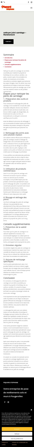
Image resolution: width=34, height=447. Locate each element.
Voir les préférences (17, 438)
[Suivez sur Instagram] (31, 2)
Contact (8, 41)
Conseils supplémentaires (13, 64)
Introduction (8, 58)
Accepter (17, 429)
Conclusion (8, 67)
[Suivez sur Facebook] (28, 2)
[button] (31, 410)
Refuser (17, 434)
